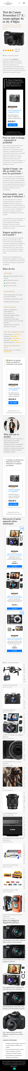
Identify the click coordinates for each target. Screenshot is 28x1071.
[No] (26, 1065)
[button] (11, 55)
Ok (14, 1068)
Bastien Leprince (9, 25)
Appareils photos (7, 27)
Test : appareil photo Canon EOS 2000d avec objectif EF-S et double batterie (13, 1034)
